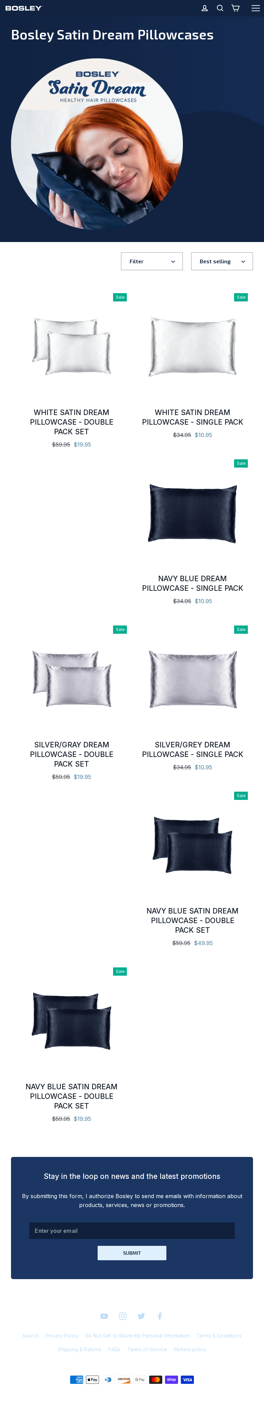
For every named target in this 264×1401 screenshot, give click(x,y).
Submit (132, 1253)
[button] (152, 261)
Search (30, 1336)
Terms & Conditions (219, 1336)
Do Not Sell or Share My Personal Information (137, 1336)
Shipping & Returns (80, 1349)
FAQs (114, 1349)
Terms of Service (147, 1349)
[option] (192, 511)
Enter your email (56, 1230)
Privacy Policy (62, 1336)
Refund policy (190, 1349)
